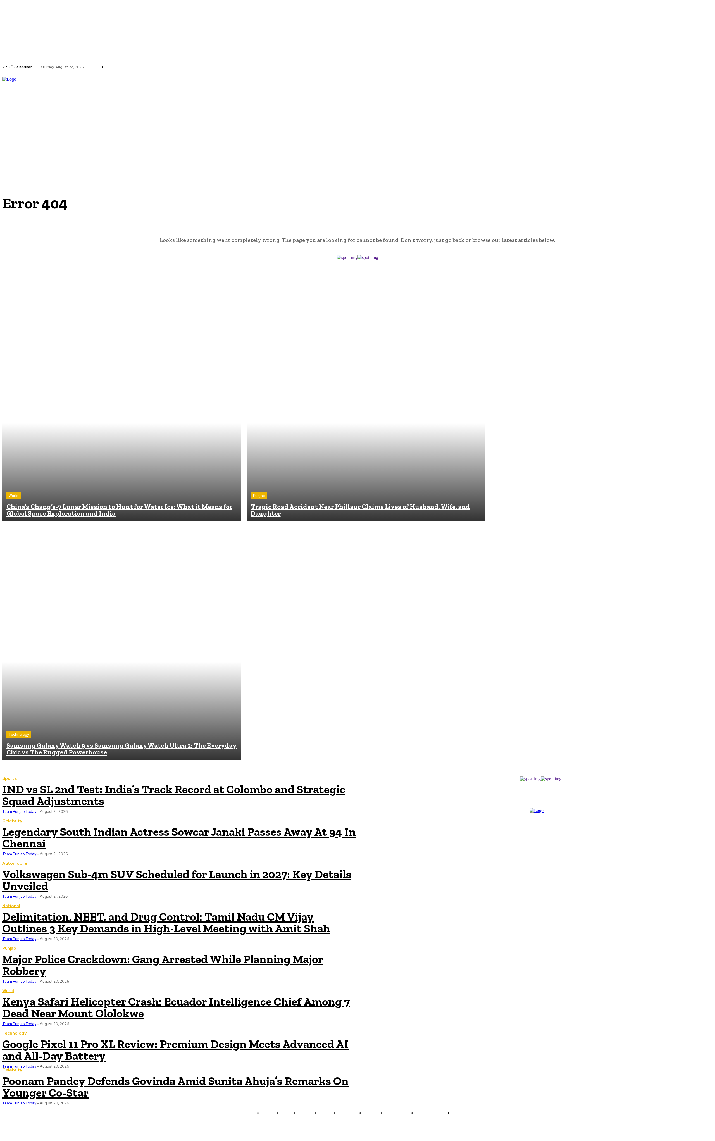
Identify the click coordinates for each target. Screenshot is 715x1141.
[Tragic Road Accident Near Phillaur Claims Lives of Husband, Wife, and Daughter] (366, 401)
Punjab (259, 495)
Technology (19, 734)
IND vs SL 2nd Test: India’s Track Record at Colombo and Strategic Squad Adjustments (173, 795)
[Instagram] (178, 67)
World (13, 495)
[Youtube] (191, 67)
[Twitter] (184, 67)
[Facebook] (171, 67)
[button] (710, 115)
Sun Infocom (417, 1126)
